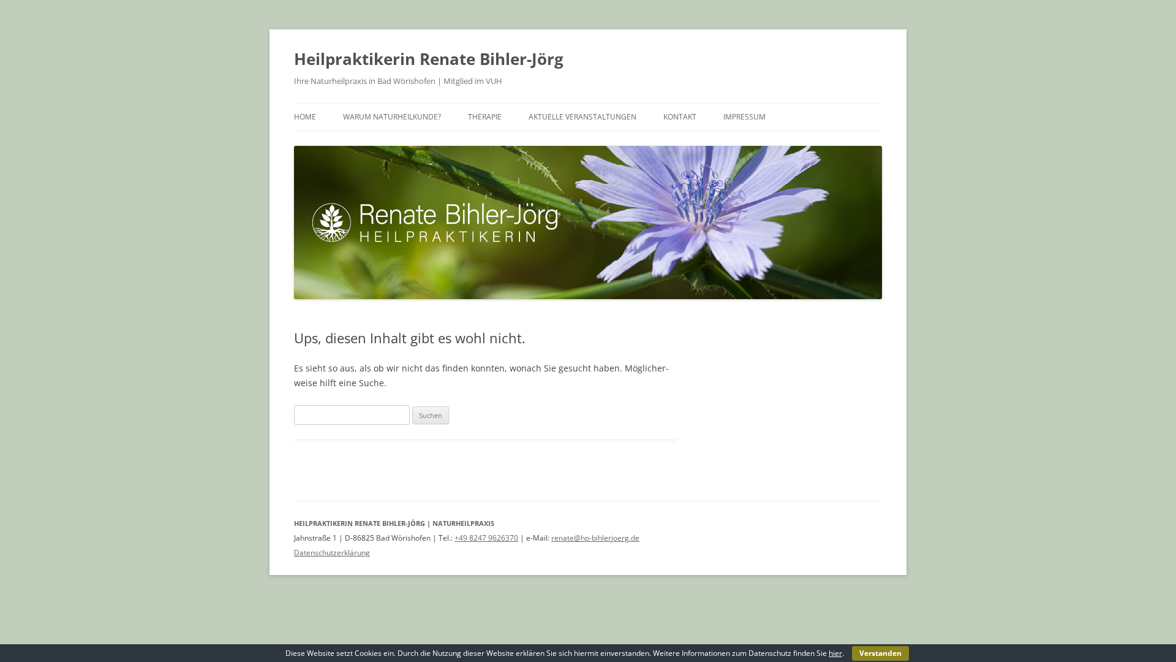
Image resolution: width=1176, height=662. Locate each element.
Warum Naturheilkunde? (392, 117)
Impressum (744, 117)
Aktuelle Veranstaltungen (582, 117)
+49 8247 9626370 (486, 538)
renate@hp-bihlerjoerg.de (595, 538)
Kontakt (679, 117)
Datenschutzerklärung (332, 552)
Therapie (485, 117)
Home (305, 117)
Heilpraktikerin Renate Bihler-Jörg (429, 59)
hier (835, 653)
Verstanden (880, 653)
